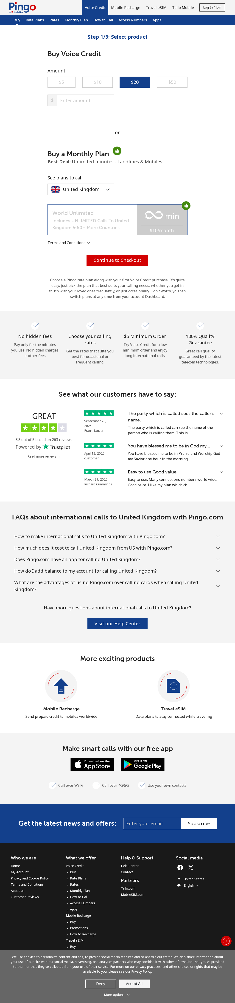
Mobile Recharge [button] (125, 7)
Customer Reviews (25, 897)
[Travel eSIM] (173, 686)
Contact (127, 872)
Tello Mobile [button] (183, 7)
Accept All (134, 983)
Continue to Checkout (117, 260)
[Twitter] (192, 867)
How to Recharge (83, 934)
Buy (73, 872)
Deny (100, 983)
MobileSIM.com (132, 894)
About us (17, 890)
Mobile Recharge (61, 709)
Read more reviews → (44, 456)
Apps (157, 20)
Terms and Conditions (27, 884)
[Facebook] (181, 867)
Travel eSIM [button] (156, 7)
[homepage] (23, 7)
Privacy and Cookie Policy (30, 878)
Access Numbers (133, 20)
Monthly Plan (76, 20)
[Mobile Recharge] (61, 686)
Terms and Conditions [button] (67, 242)
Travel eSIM (173, 709)
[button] (95, 7)
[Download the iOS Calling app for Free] (92, 764)
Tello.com (128, 888)
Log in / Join (212, 7)
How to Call (103, 20)
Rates (54, 20)
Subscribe (199, 823)
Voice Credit (75, 866)
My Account (20, 872)
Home (15, 866)
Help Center (130, 866)
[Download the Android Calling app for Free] (143, 764)
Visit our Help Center (117, 623)
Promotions (79, 928)
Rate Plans (35, 20)
